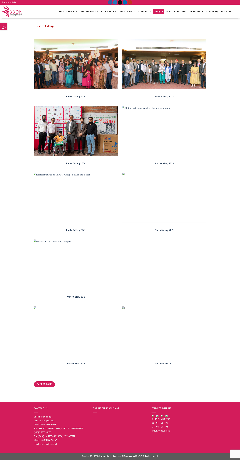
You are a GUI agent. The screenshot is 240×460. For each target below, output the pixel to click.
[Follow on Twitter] (115, 2)
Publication (143, 11)
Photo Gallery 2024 (76, 163)
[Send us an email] (120, 2)
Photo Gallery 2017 (164, 363)
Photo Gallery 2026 (76, 96)
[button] (3, 26)
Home (61, 11)
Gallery (157, 11)
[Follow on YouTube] (130, 2)
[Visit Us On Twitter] (154, 423)
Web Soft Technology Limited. (146, 456)
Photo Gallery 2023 (164, 163)
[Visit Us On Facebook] (158, 423)
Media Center (126, 11)
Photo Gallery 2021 (164, 230)
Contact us (226, 11)
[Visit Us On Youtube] (163, 423)
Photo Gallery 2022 (76, 230)
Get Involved (194, 11)
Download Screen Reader (9, 2)
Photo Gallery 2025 (164, 96)
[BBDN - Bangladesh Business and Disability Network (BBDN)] (12, 11)
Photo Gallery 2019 (76, 296)
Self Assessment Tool (176, 11)
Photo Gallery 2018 (76, 363)
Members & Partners (90, 11)
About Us (70, 11)
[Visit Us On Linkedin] (167, 423)
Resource (109, 11)
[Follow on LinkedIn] (125, 2)
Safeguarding (212, 11)
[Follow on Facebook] (110, 2)
